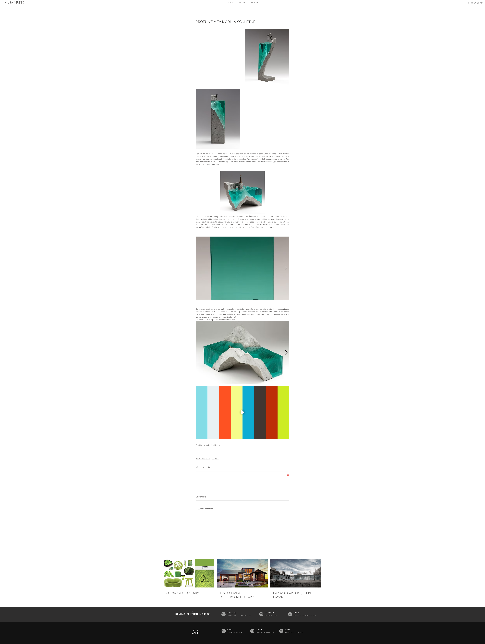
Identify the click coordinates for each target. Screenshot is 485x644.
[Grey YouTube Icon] (481, 3)
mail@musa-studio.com (265, 632)
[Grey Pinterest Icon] (475, 3)
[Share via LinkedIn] (209, 467)
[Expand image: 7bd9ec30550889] (242, 268)
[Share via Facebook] (197, 467)
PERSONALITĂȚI (203, 459)
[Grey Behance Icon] (478, 3)
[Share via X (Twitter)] (203, 467)
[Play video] (242, 412)
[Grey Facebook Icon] (468, 3)
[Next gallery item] (286, 268)
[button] (242, 632)
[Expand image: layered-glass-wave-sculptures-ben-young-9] (242, 352)
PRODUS (215, 459)
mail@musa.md (271, 616)
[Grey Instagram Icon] (471, 3)
